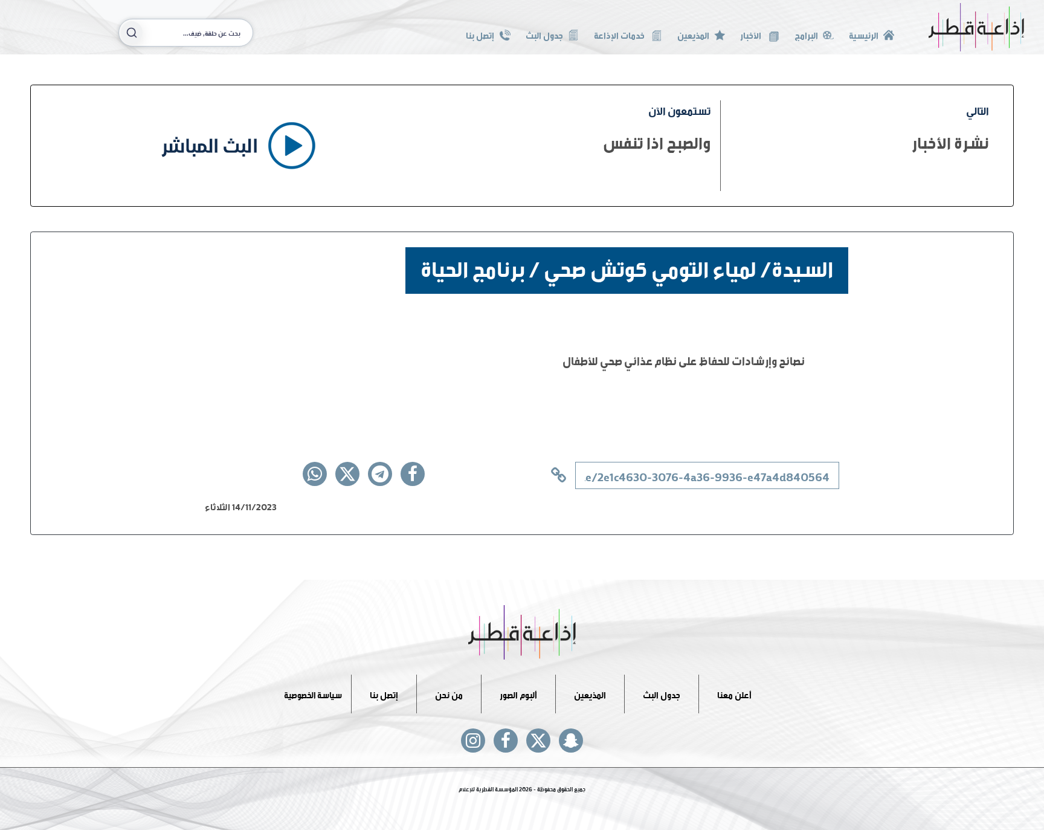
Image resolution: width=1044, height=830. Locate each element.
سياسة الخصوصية (313, 694)
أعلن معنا (734, 693)
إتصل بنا (480, 34)
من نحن (449, 693)
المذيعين (693, 34)
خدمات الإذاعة (620, 34)
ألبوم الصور (518, 693)
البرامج (806, 34)
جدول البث (544, 34)
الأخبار (751, 34)
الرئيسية (863, 34)
